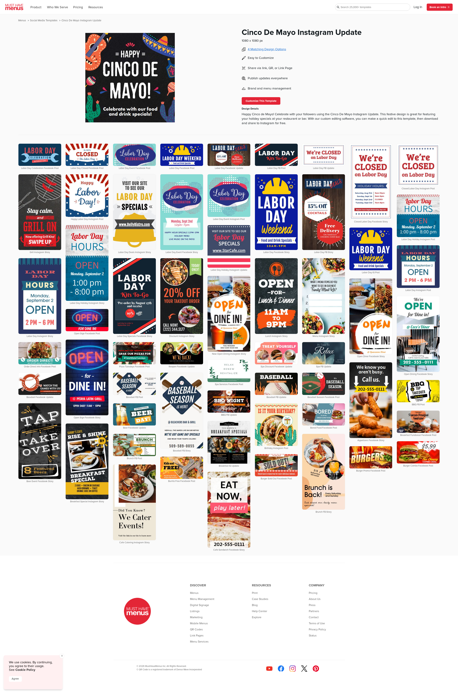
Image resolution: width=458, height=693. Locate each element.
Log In (418, 7)
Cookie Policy (25, 670)
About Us (314, 599)
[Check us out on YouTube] (269, 669)
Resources (95, 7)
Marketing (196, 617)
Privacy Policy (317, 629)
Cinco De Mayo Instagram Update (81, 20)
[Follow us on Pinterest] (316, 669)
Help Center (259, 611)
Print (255, 593)
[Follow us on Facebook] (281, 669)
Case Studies (260, 599)
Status (312, 635)
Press (312, 605)
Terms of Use (317, 623)
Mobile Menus (199, 623)
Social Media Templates (44, 20)
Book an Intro (438, 7)
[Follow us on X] (304, 669)
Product (35, 7)
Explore (256, 617)
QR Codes (196, 629)
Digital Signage (199, 605)
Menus (22, 20)
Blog (255, 605)
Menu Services (199, 641)
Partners (314, 611)
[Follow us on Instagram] (292, 669)
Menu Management (202, 599)
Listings (194, 611)
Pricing (78, 7)
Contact (314, 617)
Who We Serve (57, 7)
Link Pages (196, 635)
